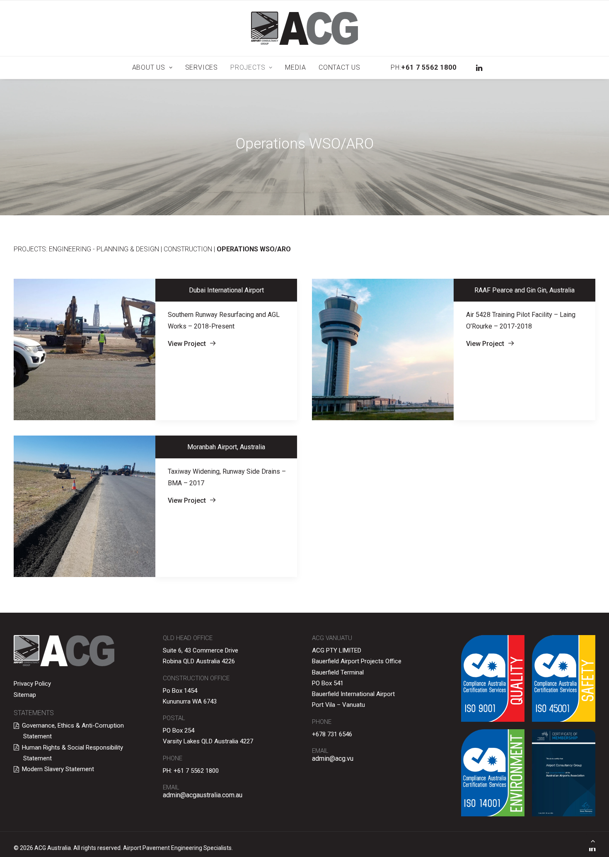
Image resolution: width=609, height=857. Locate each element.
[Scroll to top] (593, 840)
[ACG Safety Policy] (563, 678)
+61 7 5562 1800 (196, 770)
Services (201, 67)
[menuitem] (152, 67)
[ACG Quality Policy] (492, 678)
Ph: (423, 67)
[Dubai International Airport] (84, 349)
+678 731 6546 (332, 734)
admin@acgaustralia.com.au (202, 795)
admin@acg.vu (332, 758)
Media (295, 67)
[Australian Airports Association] (563, 772)
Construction (188, 249)
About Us (148, 67)
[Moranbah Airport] (84, 506)
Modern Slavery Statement (58, 769)
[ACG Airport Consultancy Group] (304, 28)
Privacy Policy (32, 683)
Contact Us (339, 67)
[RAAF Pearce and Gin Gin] (383, 349)
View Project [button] (187, 344)
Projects (247, 67)
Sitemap (25, 695)
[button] (478, 67)
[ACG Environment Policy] (492, 772)
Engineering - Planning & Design (104, 249)
